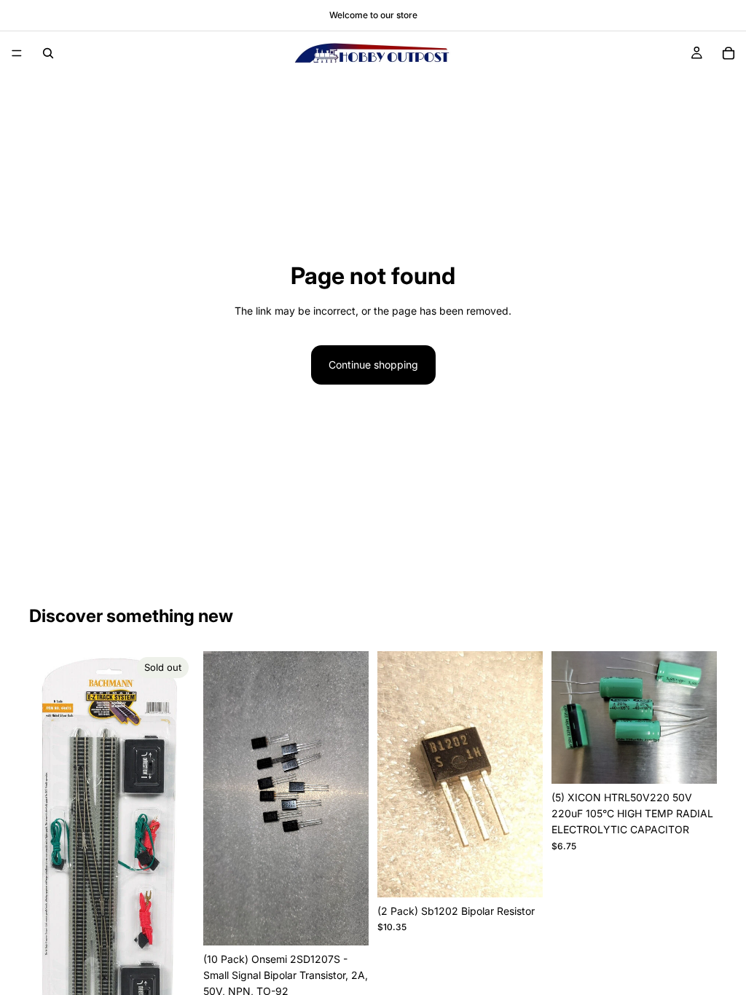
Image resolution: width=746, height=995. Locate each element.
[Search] (48, 53)
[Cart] (728, 53)
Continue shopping (373, 364)
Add (358, 922)
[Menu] (17, 53)
